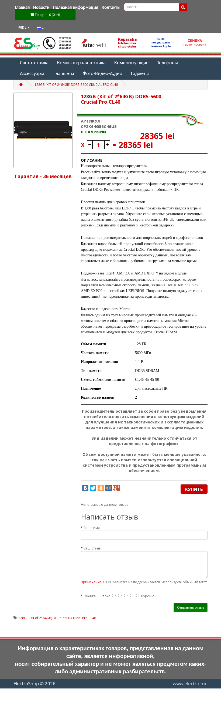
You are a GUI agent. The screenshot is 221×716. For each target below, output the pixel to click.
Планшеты (63, 73)
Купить (194, 489)
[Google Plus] (116, 488)
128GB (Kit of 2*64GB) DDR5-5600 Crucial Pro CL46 (76, 84)
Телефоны (167, 63)
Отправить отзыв (190, 607)
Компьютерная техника (81, 63)
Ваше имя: (92, 527)
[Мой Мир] (108, 488)
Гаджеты (140, 73)
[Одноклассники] (101, 488)
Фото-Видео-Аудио (102, 73)
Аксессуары (32, 73)
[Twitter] (93, 488)
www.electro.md (190, 683)
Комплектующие (131, 63)
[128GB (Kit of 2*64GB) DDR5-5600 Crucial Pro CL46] (43, 130)
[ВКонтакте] (85, 488)
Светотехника (34, 63)
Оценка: (90, 596)
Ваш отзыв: (92, 548)
